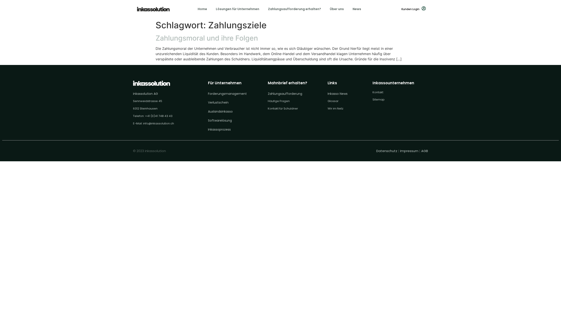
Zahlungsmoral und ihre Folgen (207, 38)
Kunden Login (410, 9)
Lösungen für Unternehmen (237, 9)
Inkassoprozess (219, 129)
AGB (424, 151)
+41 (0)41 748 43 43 (158, 116)
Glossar (333, 101)
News (357, 9)
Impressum (409, 151)
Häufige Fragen (279, 101)
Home (202, 9)
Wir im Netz (335, 108)
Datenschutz (387, 151)
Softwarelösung (220, 120)
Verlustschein (218, 102)
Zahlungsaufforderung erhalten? (294, 9)
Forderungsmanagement (227, 94)
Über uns (337, 9)
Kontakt (378, 92)
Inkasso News (338, 94)
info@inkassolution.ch (158, 123)
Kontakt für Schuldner (283, 108)
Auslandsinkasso (220, 111)
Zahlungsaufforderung (285, 94)
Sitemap (379, 99)
